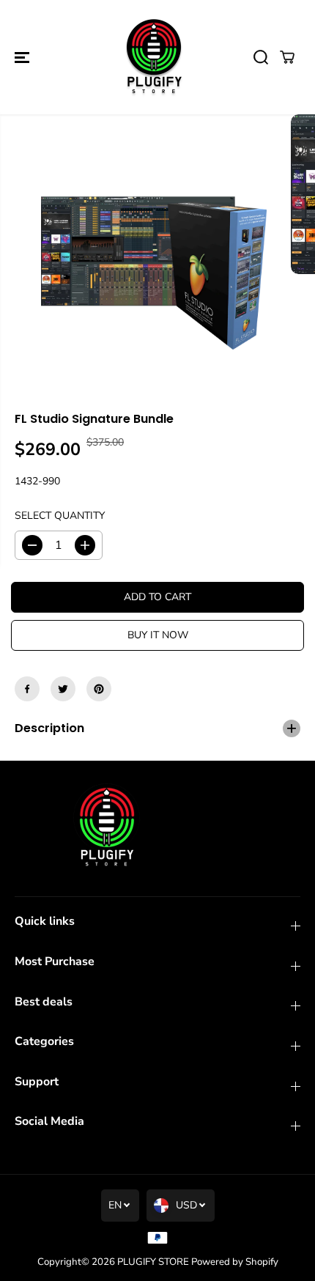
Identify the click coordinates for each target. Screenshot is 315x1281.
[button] (23, 57)
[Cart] (287, 57)
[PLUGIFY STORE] (154, 57)
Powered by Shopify (234, 1262)
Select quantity (60, 516)
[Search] (261, 57)
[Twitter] (63, 688)
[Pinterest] (98, 688)
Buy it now (157, 635)
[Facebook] (27, 688)
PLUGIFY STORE (153, 1262)
